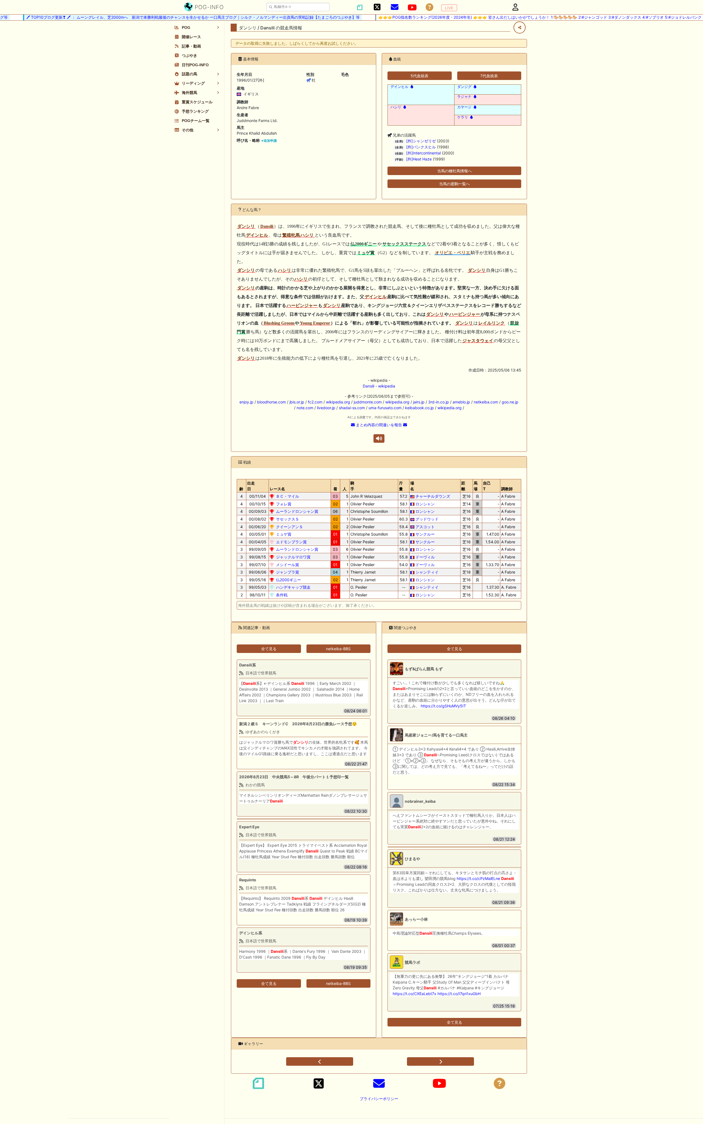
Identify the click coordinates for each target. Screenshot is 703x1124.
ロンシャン (425, 504)
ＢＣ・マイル (287, 496)
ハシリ (395, 107)
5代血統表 (419, 75)
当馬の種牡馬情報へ (454, 170)
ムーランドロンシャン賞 (297, 511)
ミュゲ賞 (283, 534)
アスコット (425, 526)
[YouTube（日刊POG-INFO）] (412, 7)
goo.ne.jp (510, 402)
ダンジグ (464, 87)
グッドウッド (427, 519)
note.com (305, 407)
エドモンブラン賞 (291, 541)
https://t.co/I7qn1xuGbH (459, 993)
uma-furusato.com (385, 407)
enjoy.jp (246, 402)
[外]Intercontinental (423, 153)
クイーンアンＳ (289, 526)
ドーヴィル (425, 557)
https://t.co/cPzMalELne (478, 878)
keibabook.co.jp (419, 407)
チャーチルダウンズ (432, 496)
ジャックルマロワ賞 (293, 557)
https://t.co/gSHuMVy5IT (443, 706)
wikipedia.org (338, 402)
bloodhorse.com (271, 402)
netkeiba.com (486, 402)
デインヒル (399, 87)
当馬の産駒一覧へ (454, 183)
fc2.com (315, 402)
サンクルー (425, 534)
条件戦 (282, 595)
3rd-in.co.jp (438, 402)
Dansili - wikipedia (379, 386)
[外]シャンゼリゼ (421, 141)
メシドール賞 (287, 564)
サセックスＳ (287, 519)
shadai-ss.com (352, 407)
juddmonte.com (368, 402)
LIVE (449, 7)
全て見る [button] (269, 648)
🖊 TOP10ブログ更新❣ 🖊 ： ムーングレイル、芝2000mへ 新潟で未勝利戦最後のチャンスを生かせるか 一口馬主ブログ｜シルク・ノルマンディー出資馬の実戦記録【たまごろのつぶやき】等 (176, 17)
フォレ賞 (283, 504)
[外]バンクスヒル (421, 147)
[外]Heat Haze (419, 159)
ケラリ (462, 117)
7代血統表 (489, 75)
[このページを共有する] (520, 27)
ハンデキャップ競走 (293, 587)
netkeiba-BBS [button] (338, 648)
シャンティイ (427, 572)
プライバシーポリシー (379, 1098)
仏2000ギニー (288, 579)
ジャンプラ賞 (287, 572)
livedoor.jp (326, 407)
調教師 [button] (507, 488)
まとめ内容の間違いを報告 (379, 424)
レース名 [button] (277, 488)
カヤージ (464, 107)
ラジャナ (464, 97)
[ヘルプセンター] (429, 7)
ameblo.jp (461, 402)
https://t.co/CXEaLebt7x (414, 993)
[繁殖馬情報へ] (411, 87)
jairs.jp (419, 402)
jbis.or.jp (296, 402)
